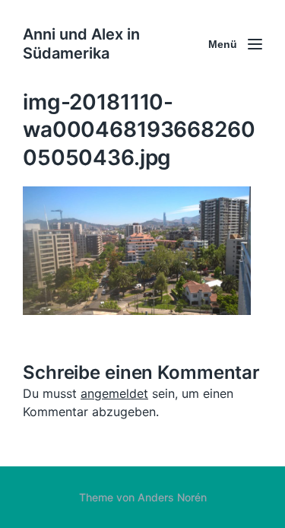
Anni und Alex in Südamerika (81, 43)
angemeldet (114, 393)
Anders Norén (172, 497)
